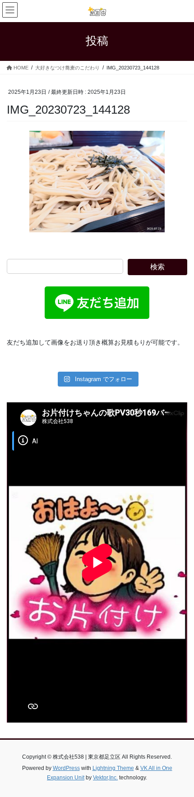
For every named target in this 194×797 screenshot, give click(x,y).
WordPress (66, 768)
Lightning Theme (113, 768)
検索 (157, 267)
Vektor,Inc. (105, 777)
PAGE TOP (180, 765)
